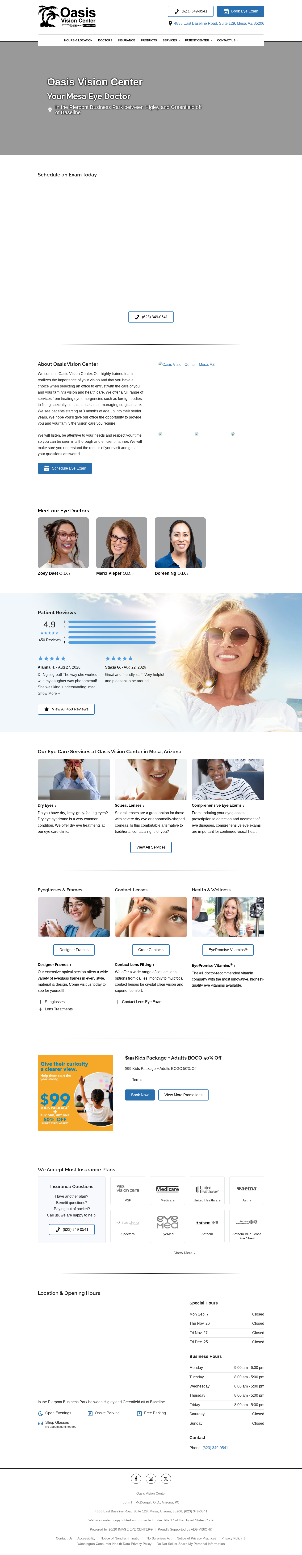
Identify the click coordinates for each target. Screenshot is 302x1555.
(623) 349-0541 (215, 1448)
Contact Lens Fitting (133, 964)
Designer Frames (53, 964)
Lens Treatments (59, 1009)
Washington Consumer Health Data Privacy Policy (114, 1544)
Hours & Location (78, 40)
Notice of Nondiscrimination (121, 1538)
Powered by (121, 1529)
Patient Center (197, 40)
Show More (47, 693)
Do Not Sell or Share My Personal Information (191, 1544)
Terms (137, 1080)
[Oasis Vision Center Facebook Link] (136, 1479)
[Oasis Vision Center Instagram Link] (151, 1479)
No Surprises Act (159, 1538)
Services (170, 40)
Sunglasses (55, 1002)
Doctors (105, 40)
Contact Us (226, 40)
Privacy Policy (232, 1538)
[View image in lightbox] (187, 365)
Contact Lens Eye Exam (142, 1002)
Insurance (126, 40)
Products (149, 40)
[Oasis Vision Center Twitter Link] (166, 1479)
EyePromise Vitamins (212, 965)
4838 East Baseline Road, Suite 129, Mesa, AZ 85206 (218, 23)
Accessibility (86, 1538)
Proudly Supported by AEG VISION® (185, 1529)
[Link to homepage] (77, 16)
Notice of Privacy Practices (196, 1538)
